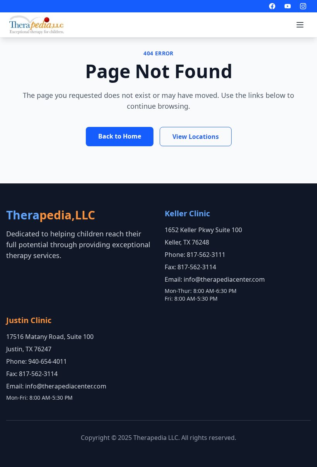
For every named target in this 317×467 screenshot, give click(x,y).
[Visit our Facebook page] (272, 6)
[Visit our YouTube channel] (287, 6)
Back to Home (119, 136)
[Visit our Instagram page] (303, 6)
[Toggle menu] (300, 25)
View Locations (195, 136)
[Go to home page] (36, 24)
